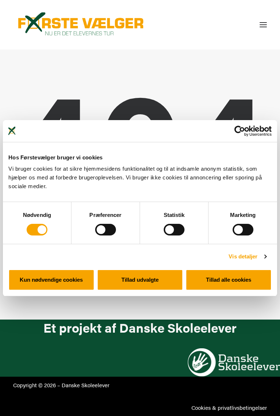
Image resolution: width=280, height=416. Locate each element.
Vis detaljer (243, 256)
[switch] (105, 229)
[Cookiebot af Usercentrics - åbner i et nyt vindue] (240, 131)
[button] (263, 24)
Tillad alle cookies (228, 280)
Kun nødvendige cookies (51, 280)
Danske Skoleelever (85, 385)
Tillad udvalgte (140, 280)
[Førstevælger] (81, 25)
